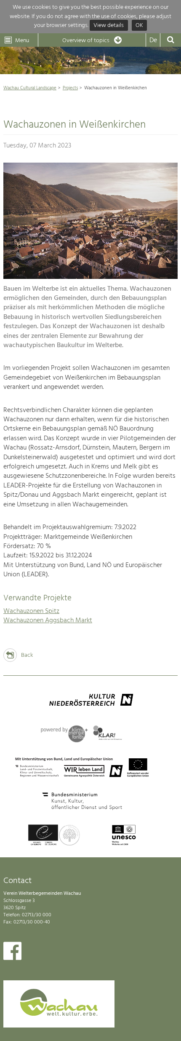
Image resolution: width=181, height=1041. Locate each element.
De (153, 40)
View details (108, 25)
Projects (70, 88)
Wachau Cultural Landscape (29, 88)
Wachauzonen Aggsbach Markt (47, 620)
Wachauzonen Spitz (31, 611)
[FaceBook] (12, 953)
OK (139, 25)
